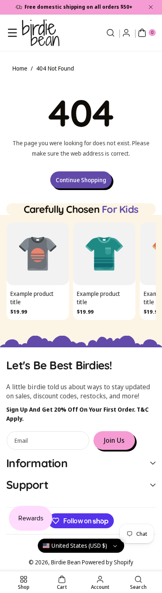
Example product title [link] (32, 298)
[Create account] (126, 33)
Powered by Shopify (107, 562)
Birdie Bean (66, 562)
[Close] (151, 7)
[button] (12, 33)
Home (19, 68)
